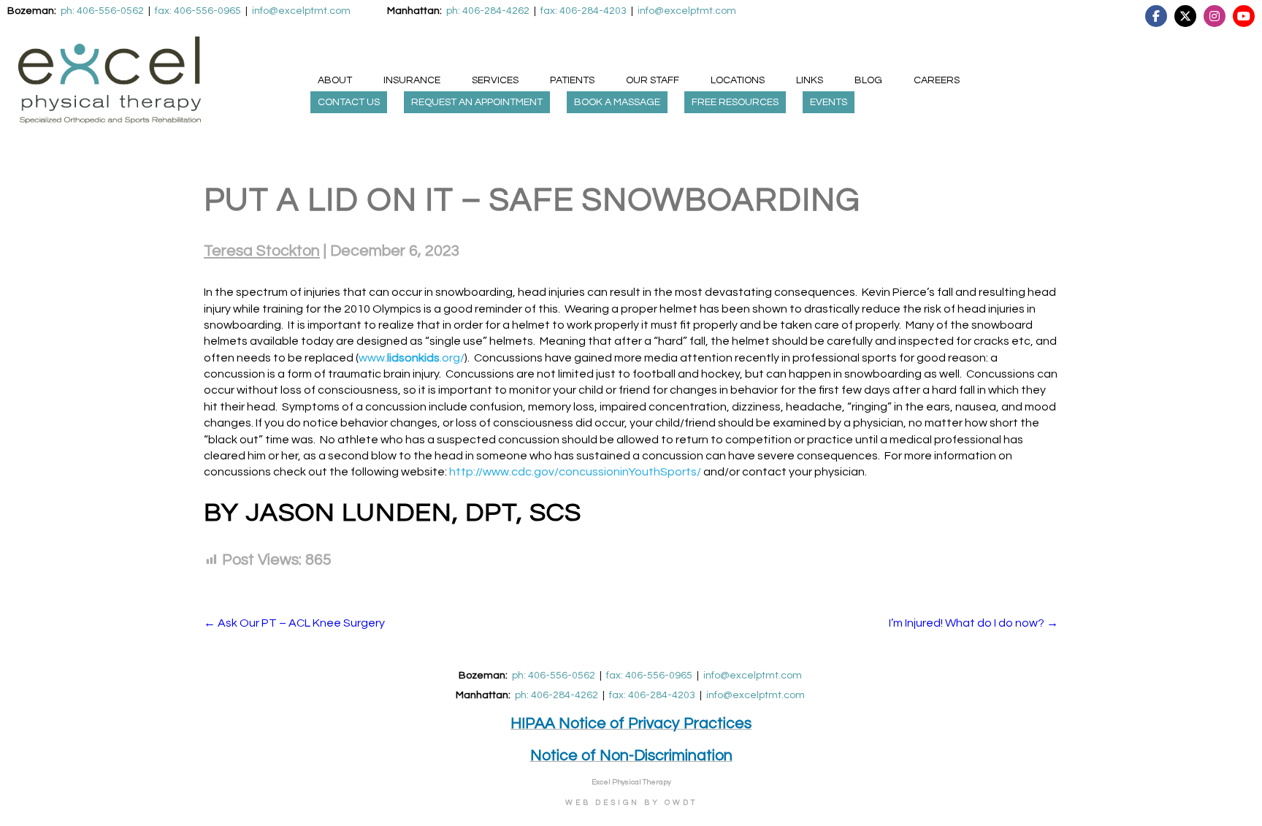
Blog (868, 80)
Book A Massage (617, 102)
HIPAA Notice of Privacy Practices (631, 723)
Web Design (602, 802)
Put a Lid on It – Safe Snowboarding (532, 200)
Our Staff (652, 80)
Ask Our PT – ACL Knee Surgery (294, 623)
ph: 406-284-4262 (556, 695)
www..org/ (411, 358)
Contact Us (349, 102)
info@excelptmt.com (752, 675)
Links (809, 80)
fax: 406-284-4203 (652, 695)
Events (828, 102)
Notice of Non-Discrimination (631, 755)
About (335, 80)
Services (495, 80)
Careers (937, 80)
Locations (738, 80)
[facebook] (1196, 16)
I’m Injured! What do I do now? (973, 623)
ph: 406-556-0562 (553, 675)
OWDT (681, 802)
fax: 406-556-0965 (649, 675)
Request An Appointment (477, 102)
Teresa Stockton (262, 251)
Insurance (411, 80)
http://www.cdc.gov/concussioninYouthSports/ (575, 472)
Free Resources (735, 102)
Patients (572, 80)
